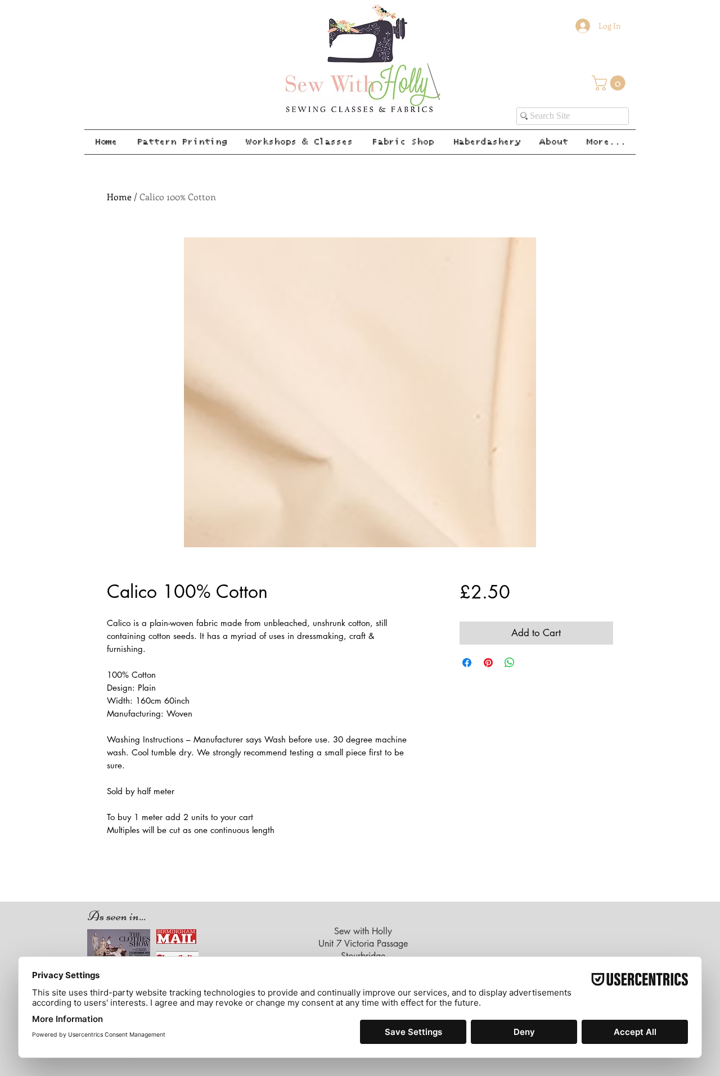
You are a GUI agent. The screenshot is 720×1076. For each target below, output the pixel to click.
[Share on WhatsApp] (509, 662)
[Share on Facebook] (467, 662)
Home (119, 196)
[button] (610, 83)
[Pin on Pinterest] (488, 662)
